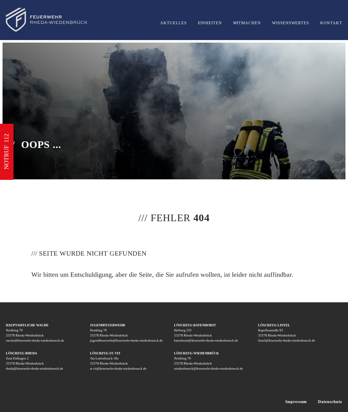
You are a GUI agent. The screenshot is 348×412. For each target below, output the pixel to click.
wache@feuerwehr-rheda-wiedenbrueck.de (35, 340)
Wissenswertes (290, 23)
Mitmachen (247, 23)
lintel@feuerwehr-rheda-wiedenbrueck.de (286, 340)
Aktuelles (173, 23)
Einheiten (210, 23)
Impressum (296, 401)
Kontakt (331, 23)
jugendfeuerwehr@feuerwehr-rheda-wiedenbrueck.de (126, 340)
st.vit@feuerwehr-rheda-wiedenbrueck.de (118, 368)
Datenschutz (330, 401)
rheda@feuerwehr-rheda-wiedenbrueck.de (34, 368)
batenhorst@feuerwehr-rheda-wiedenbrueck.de (206, 340)
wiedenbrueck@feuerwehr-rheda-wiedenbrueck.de (208, 368)
